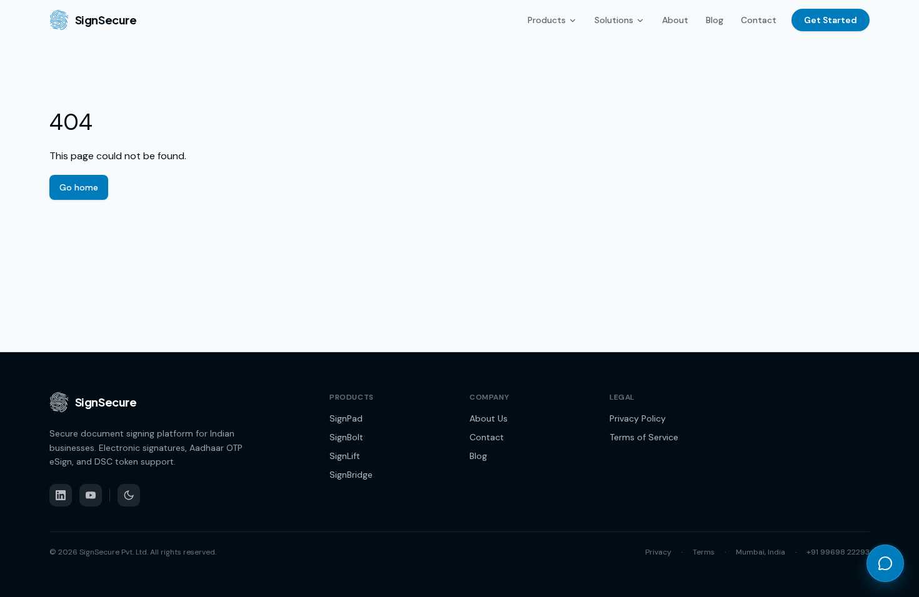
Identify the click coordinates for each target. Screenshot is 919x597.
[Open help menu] (885, 563)
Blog (714, 20)
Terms (704, 552)
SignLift (344, 455)
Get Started (830, 20)
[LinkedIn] (60, 495)
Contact (758, 20)
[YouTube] (90, 495)
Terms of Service (644, 437)
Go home (78, 187)
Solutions (614, 20)
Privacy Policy (638, 418)
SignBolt (346, 437)
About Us (489, 418)
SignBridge (351, 474)
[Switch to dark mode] (129, 495)
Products (547, 20)
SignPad (346, 418)
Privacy (658, 552)
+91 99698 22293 (838, 552)
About (675, 20)
